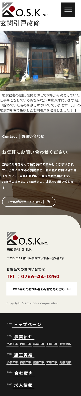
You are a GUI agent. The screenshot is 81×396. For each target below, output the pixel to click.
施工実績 (23, 355)
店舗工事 (38, 344)
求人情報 (23, 385)
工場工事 (51, 344)
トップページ (28, 324)
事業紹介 (24, 336)
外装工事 (12, 344)
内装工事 (25, 344)
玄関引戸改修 (20, 23)
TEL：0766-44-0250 (33, 276)
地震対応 (65, 344)
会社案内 (23, 373)
